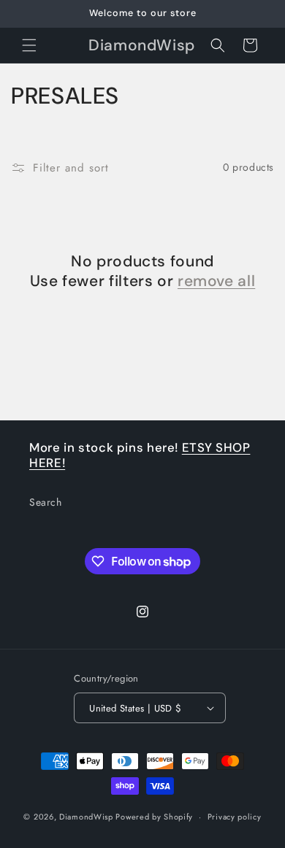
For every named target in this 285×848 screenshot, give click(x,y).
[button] (29, 45)
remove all (216, 281)
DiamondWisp (86, 816)
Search (45, 502)
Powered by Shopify (154, 816)
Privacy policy (235, 816)
